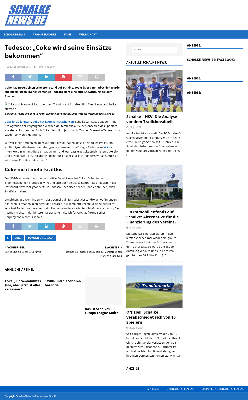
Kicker (107, 147)
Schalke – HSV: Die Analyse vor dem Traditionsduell (151, 119)
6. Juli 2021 (135, 227)
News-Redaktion (45, 66)
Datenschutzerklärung (180, 388)
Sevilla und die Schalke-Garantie (63, 283)
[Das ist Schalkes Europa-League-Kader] (103, 291)
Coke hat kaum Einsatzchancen (53, 121)
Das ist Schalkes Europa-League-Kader (101, 311)
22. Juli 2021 (136, 127)
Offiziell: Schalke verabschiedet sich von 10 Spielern (151, 317)
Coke (18, 238)
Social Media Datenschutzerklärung (223, 388)
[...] (128, 155)
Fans (67, 34)
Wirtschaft (88, 34)
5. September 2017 (20, 66)
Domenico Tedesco (40, 238)
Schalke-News (14, 34)
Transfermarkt (44, 34)
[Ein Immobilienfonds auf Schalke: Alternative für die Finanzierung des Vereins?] (154, 186)
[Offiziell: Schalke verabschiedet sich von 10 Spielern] (154, 287)
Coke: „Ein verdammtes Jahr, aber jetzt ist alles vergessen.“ (23, 285)
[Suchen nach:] (154, 49)
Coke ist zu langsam (18, 121)
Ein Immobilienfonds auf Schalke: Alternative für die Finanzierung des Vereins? (152, 217)
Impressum (153, 388)
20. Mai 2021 (136, 327)
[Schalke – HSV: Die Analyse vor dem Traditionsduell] (154, 91)
